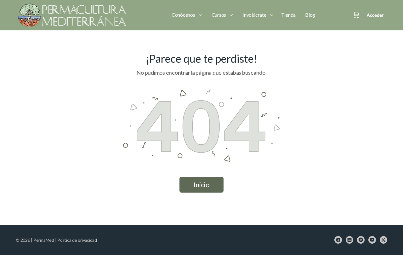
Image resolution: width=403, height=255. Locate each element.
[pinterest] (361, 240)
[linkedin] (349, 240)
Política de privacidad (77, 240)
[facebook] (338, 240)
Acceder (375, 15)
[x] (383, 240)
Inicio (202, 184)
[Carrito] (356, 15)
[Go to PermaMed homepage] (71, 15)
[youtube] (372, 240)
